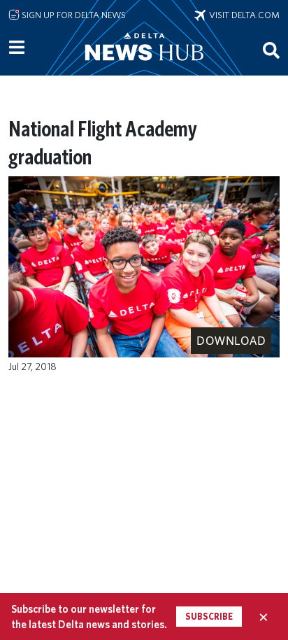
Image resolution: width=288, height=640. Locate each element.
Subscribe (209, 616)
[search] (271, 50)
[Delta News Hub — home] (144, 66)
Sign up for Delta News (73, 14)
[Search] (271, 50)
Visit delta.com (243, 14)
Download (231, 340)
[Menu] (16, 47)
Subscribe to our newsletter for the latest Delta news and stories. (89, 616)
